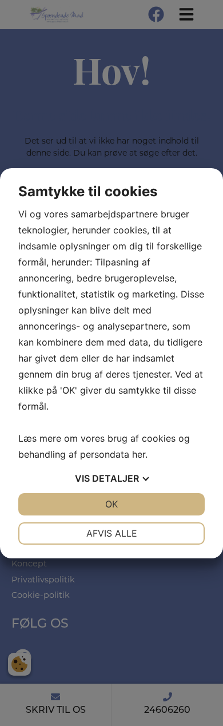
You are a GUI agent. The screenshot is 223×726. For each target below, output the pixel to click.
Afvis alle (111, 533)
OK (111, 504)
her (138, 454)
